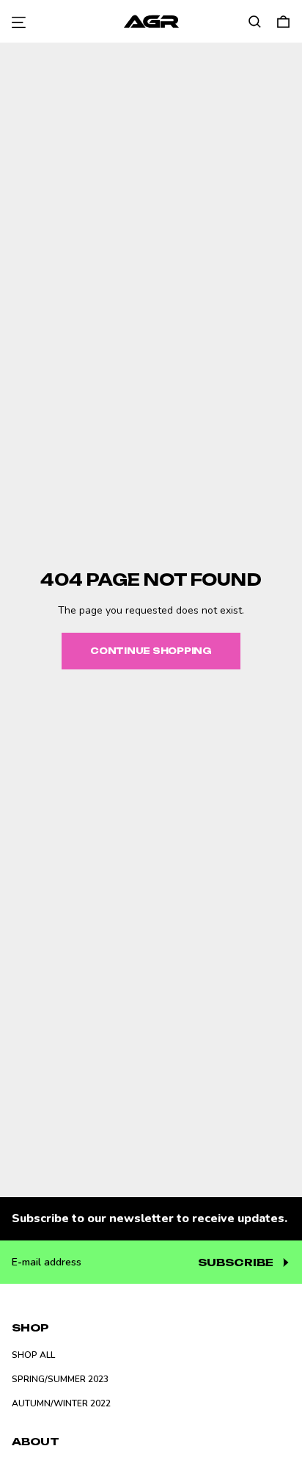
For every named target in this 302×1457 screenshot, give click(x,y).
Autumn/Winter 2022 (61, 1403)
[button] (255, 22)
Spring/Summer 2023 (60, 1379)
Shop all (33, 1355)
